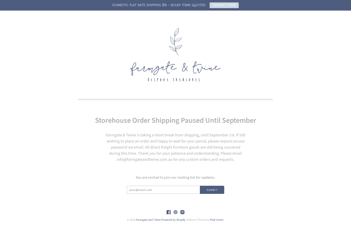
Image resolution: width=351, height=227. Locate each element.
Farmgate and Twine (148, 220)
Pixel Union (216, 220)
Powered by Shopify (173, 220)
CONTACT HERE (224, 5)
